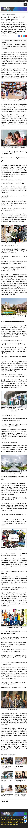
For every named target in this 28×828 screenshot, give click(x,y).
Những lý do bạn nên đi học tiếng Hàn (20, 781)
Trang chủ (3, 14)
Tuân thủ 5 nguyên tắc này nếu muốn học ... (6, 781)
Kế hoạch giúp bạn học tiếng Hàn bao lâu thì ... (20, 795)
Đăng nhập (18, 1)
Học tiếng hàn (14, 14)
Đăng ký (25, 1)
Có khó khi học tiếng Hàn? (19, 767)
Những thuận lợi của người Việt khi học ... (6, 767)
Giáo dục (8, 14)
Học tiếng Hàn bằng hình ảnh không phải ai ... (7, 795)
